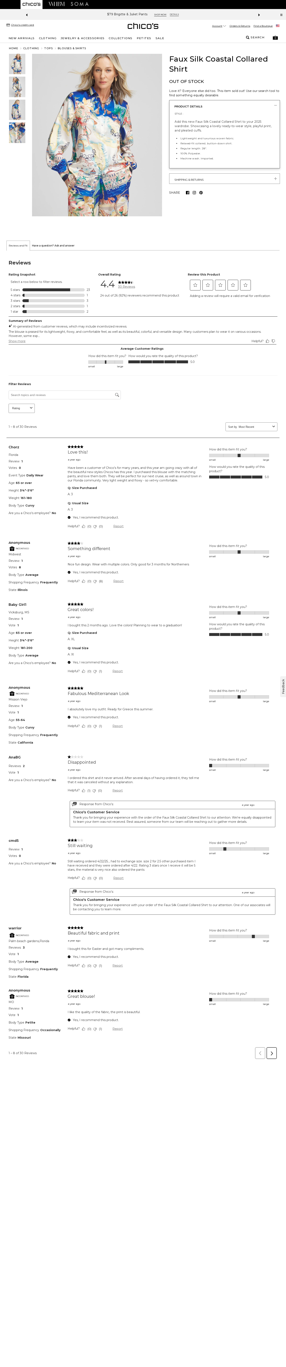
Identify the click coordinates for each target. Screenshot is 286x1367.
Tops (48, 48)
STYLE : (179, 113)
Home (13, 48)
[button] (275, 37)
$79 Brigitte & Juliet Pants (127, 14)
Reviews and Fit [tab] (18, 245)
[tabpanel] (143, 656)
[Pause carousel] (281, 14)
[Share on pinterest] (201, 192)
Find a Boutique (263, 25)
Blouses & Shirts (72, 48)
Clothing (31, 48)
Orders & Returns (239, 25)
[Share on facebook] (187, 192)
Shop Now (160, 14)
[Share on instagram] (194, 192)
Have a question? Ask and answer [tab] (53, 245)
